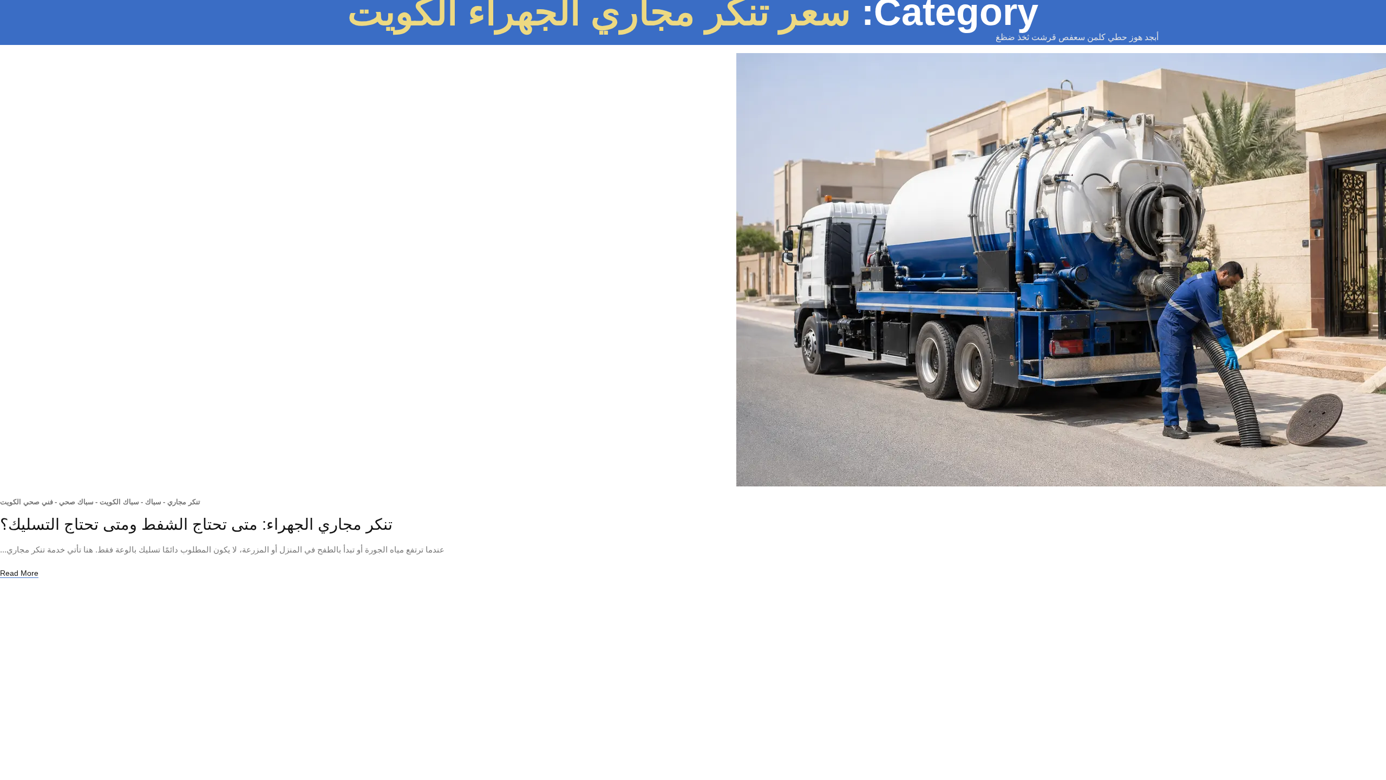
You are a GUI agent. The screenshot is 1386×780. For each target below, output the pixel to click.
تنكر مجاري (181, 502)
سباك (151, 502)
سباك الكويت (117, 502)
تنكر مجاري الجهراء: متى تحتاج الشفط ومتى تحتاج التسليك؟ (196, 524)
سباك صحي (74, 502)
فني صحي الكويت (26, 502)
